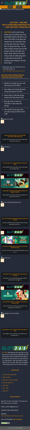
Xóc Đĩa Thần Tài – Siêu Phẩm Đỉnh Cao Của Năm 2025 (15, 163)
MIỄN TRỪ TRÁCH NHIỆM (10, 380)
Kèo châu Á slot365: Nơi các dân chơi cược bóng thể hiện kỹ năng (15, 247)
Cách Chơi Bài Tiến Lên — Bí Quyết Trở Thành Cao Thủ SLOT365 (15, 302)
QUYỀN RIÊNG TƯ (8, 382)
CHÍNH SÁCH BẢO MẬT (9, 374)
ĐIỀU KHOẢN (6, 377)
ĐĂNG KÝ (5, 391)
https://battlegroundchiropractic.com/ (14, 71)
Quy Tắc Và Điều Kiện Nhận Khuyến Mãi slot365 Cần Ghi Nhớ (15, 219)
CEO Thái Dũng (17, 419)
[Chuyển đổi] (2, 83)
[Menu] (2, 3)
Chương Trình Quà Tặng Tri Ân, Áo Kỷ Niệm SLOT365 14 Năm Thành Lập (15, 136)
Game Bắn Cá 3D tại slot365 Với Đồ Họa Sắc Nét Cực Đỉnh (15, 274)
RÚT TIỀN (5, 388)
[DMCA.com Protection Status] (5, 423)
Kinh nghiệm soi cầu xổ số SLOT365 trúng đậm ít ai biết (15, 330)
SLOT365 (4, 352)
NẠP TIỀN (5, 385)
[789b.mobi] (16, 2)
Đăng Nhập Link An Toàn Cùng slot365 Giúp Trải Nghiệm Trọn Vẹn (15, 191)
